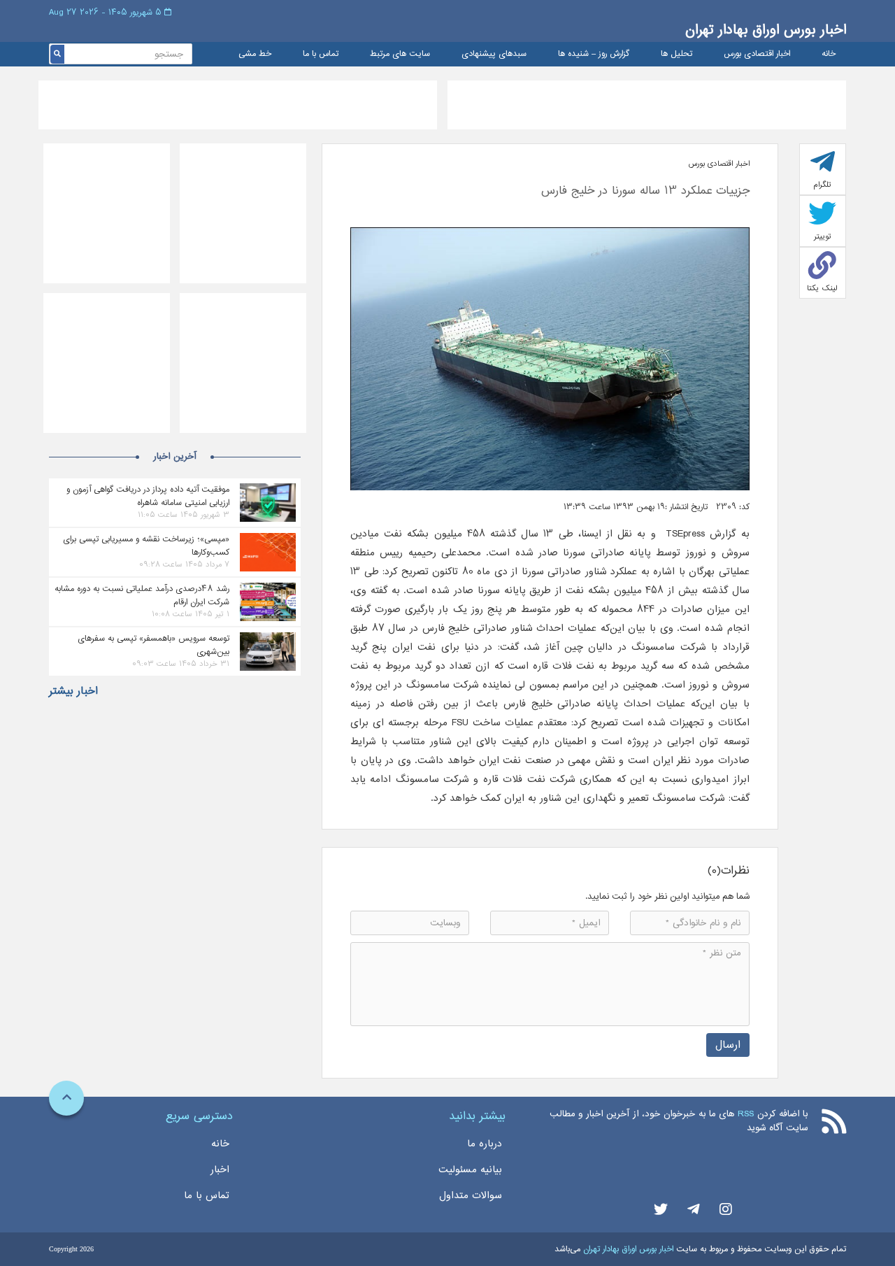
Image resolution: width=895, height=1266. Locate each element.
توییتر (822, 236)
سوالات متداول (470, 1195)
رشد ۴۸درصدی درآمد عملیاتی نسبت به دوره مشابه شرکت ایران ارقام (142, 595)
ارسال (727, 1044)
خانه (829, 54)
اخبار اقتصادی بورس (757, 54)
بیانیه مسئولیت (470, 1169)
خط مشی (254, 54)
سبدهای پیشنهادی (494, 54)
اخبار (219, 1169)
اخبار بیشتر (73, 691)
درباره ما (484, 1144)
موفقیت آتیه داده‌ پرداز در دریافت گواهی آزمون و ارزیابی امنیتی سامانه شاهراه (147, 496)
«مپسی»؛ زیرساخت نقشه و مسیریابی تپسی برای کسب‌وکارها (146, 546)
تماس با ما (320, 54)
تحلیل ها (676, 54)
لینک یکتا (822, 288)
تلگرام (822, 185)
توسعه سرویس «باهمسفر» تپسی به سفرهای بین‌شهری (153, 645)
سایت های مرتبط (400, 54)
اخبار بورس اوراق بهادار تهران (765, 29)
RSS (746, 1114)
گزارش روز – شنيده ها (593, 54)
